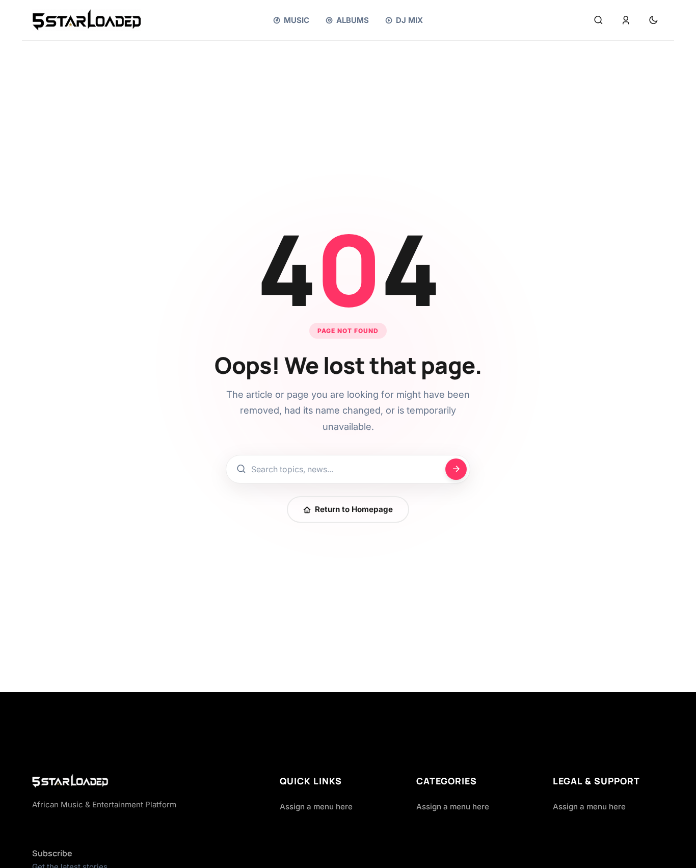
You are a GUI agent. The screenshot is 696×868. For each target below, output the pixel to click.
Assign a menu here (316, 806)
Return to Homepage (354, 509)
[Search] (598, 20)
